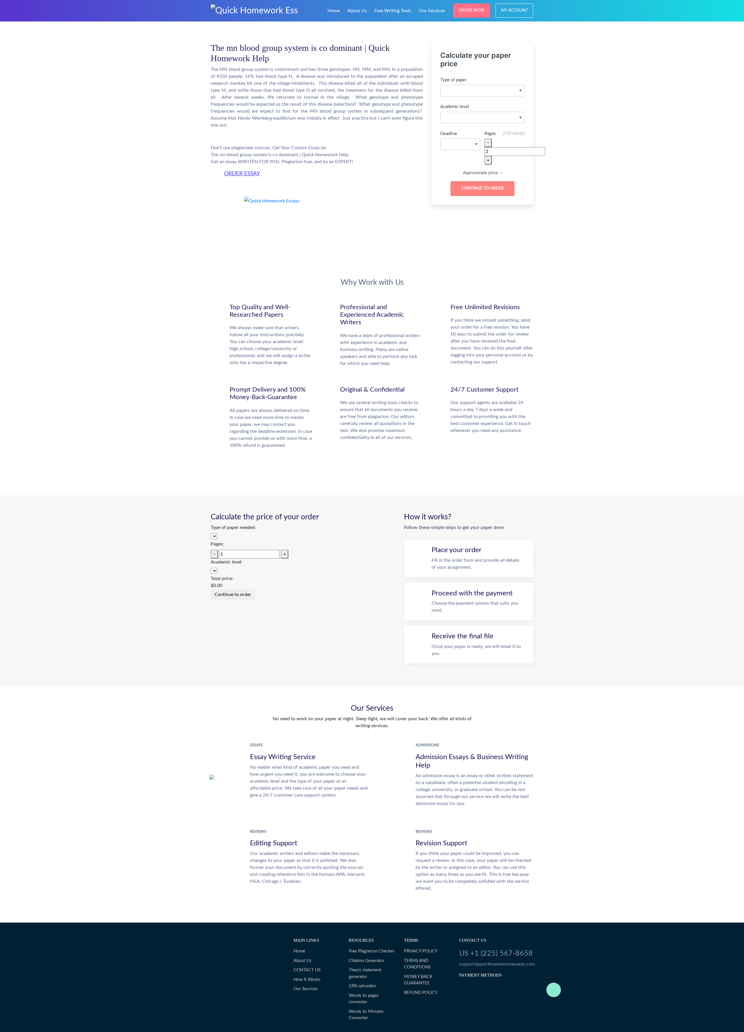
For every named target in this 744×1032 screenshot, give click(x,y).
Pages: (217, 544)
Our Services (432, 10)
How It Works (307, 979)
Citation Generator (366, 961)
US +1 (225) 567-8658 (496, 953)
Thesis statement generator (365, 973)
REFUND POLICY (420, 992)
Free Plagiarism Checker (371, 951)
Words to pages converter (364, 998)
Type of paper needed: (233, 527)
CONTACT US (307, 970)
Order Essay (242, 173)
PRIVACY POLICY (420, 951)
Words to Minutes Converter (366, 1014)
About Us (357, 10)
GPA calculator (362, 986)
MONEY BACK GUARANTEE (418, 980)
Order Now (471, 10)
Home (334, 10)
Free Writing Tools (392, 10)
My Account (514, 10)
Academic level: (226, 562)
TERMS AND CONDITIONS (417, 964)
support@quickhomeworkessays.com (496, 964)
